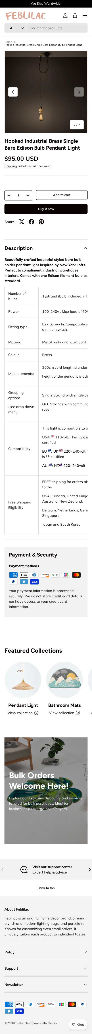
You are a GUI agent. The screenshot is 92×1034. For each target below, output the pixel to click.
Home (8, 42)
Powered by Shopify (44, 1023)
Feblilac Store (22, 1023)
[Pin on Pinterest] (41, 222)
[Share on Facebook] (31, 222)
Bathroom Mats (64, 705)
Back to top (46, 888)
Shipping (10, 166)
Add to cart (61, 195)
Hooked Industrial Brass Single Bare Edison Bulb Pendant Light (43, 45)
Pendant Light (23, 705)
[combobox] (46, 28)
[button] (75, 15)
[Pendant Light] (23, 680)
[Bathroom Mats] (64, 680)
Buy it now (46, 209)
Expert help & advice (49, 872)
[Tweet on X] (22, 222)
